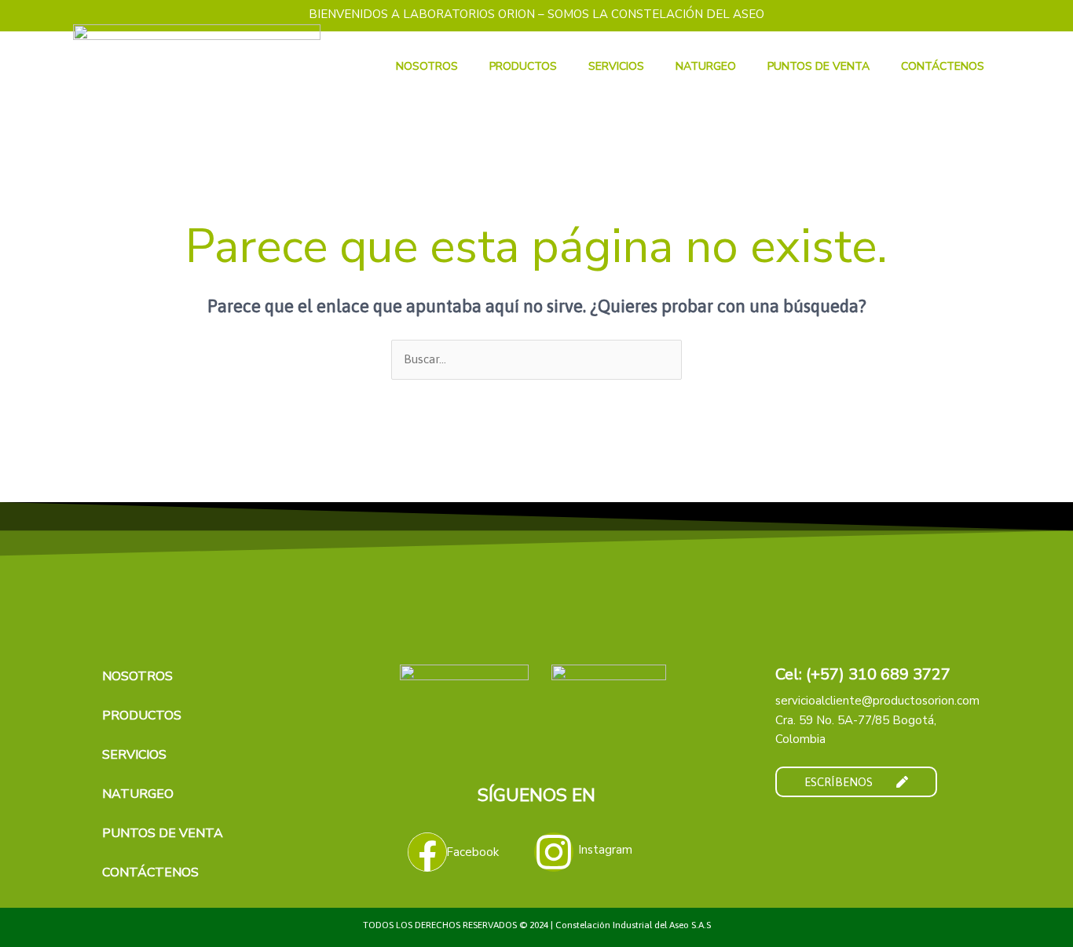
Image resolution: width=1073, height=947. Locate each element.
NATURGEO (706, 66)
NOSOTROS (427, 66)
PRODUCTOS (523, 66)
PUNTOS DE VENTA (818, 66)
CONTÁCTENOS (942, 66)
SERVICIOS (616, 66)
